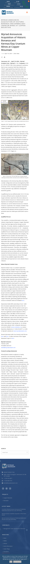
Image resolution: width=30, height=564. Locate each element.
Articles (5, 543)
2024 (15, 53)
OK (11, 561)
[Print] (5, 57)
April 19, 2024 (8, 53)
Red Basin (5, 500)
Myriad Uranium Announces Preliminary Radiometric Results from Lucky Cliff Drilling (14, 518)
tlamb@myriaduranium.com (8, 347)
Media (5, 540)
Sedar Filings (6, 549)
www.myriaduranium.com (20, 331)
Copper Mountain (7, 498)
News (18, 53)
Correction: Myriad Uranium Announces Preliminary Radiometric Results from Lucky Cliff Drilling (14, 509)
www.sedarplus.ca (16, 327)
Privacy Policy (17, 561)
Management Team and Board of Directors (14, 528)
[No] (28, 559)
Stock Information (7, 546)
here (23, 300)
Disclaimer (6, 551)
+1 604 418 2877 (8, 478)
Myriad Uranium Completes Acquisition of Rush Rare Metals (14, 514)
